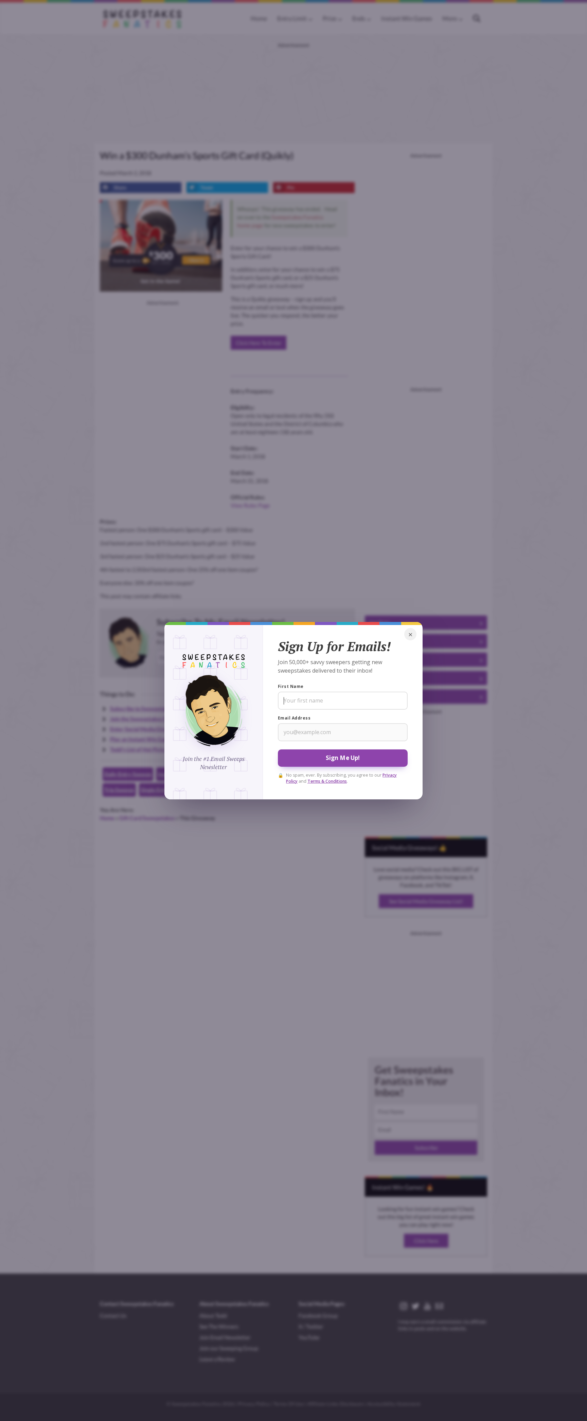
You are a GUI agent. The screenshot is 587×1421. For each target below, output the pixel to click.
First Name (291, 686)
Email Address (294, 718)
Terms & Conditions (327, 781)
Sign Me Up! (343, 758)
